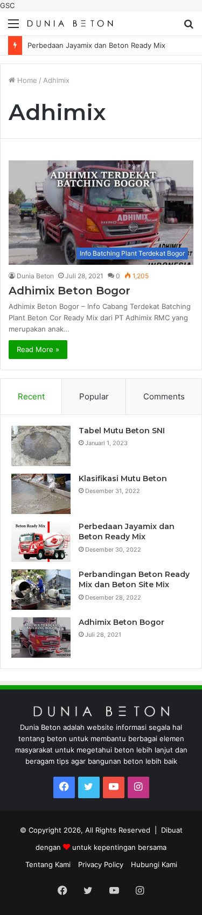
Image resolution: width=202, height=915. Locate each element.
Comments (164, 396)
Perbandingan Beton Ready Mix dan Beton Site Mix (134, 579)
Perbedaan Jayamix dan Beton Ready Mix (96, 45)
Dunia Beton (35, 276)
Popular (94, 396)
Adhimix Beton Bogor (69, 290)
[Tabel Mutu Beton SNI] (41, 446)
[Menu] (13, 27)
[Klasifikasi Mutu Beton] (41, 494)
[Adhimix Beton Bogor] (41, 637)
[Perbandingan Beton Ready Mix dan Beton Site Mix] (41, 589)
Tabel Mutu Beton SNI (122, 430)
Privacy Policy (100, 864)
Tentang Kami (48, 864)
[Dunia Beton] (70, 23)
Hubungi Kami (154, 864)
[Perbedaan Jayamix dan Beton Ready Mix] (41, 542)
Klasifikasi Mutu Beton (123, 478)
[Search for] (188, 27)
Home (26, 80)
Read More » (38, 349)
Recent (31, 396)
